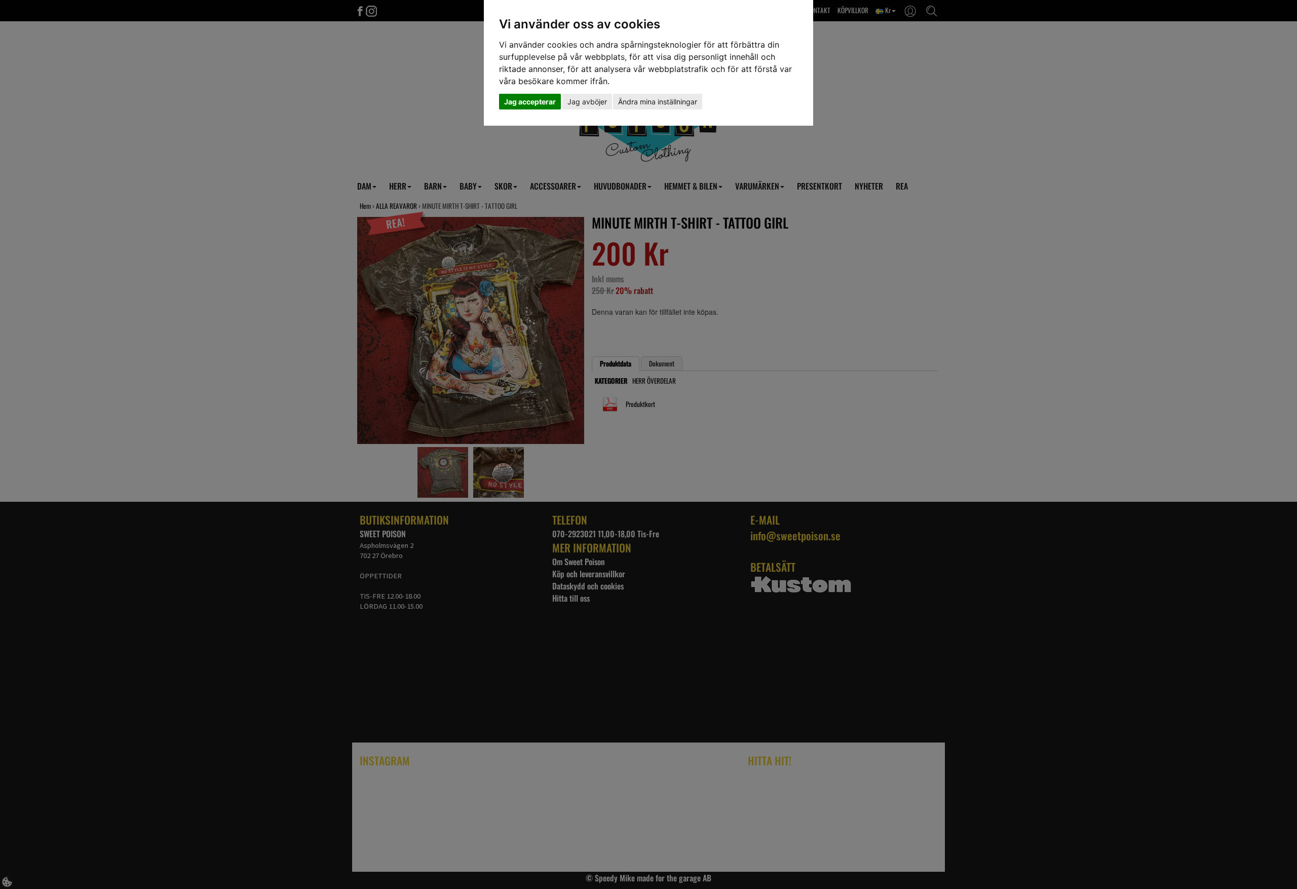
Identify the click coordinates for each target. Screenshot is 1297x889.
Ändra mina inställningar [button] (657, 101)
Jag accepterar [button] (530, 101)
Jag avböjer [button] (587, 101)
